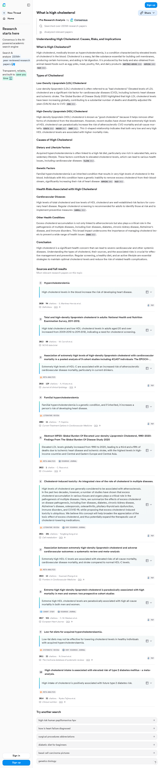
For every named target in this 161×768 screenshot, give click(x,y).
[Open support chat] (155, 762)
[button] (151, 5)
